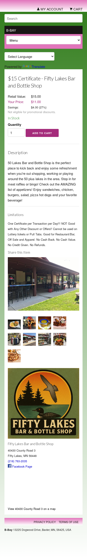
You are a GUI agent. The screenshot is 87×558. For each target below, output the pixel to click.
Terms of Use (69, 522)
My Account (51, 9)
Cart (77, 9)
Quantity (14, 124)
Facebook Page (21, 466)
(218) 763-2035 (17, 461)
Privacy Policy (45, 522)
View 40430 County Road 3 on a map (32, 509)
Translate (38, 66)
